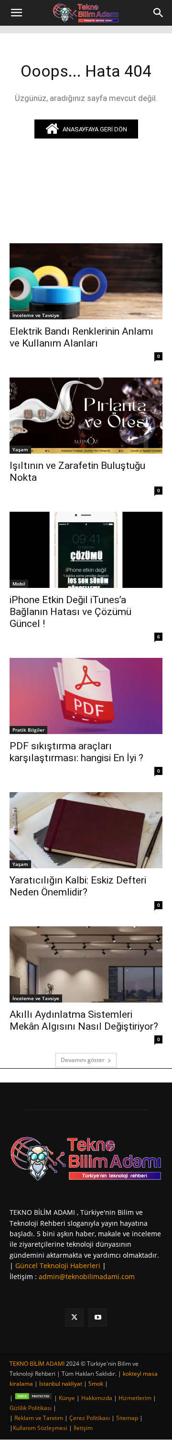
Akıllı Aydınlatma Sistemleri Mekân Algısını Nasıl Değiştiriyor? (84, 1020)
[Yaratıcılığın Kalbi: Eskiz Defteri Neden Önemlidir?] (86, 830)
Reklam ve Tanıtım (38, 1418)
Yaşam (20, 449)
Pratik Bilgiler (28, 729)
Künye (67, 1398)
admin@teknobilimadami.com (87, 1276)
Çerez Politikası (89, 1418)
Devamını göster (83, 1060)
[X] (74, 1317)
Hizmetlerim (134, 1398)
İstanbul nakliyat (60, 1384)
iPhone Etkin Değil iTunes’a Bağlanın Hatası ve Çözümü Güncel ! (70, 611)
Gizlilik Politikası (31, 1408)
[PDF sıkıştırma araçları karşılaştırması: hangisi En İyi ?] (86, 696)
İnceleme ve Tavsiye (35, 315)
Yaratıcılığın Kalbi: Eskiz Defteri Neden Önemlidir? (78, 886)
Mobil (18, 583)
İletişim (83, 1428)
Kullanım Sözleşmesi (40, 1428)
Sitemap (127, 1418)
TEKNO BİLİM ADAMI (37, 1364)
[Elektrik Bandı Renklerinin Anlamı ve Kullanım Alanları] (86, 281)
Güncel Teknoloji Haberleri (57, 1265)
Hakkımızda (96, 1398)
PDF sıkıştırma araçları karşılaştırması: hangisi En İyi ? (76, 752)
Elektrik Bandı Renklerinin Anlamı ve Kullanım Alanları (81, 337)
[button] (16, 13)
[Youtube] (97, 1317)
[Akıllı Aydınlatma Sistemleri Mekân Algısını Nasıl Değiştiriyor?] (86, 964)
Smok (95, 1384)
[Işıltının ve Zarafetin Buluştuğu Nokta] (86, 415)
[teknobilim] (86, 1158)
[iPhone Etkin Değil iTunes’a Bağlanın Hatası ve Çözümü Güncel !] (86, 550)
